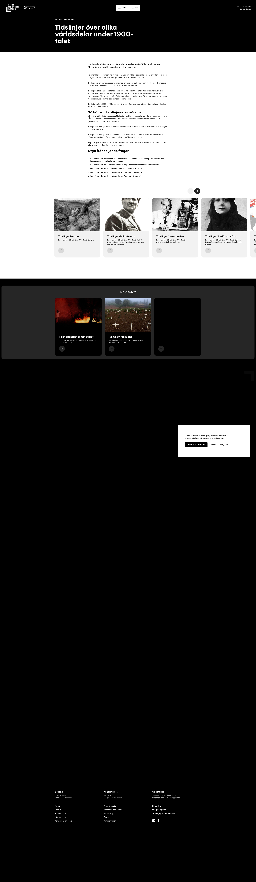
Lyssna (239, 7)
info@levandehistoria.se (113, 798)
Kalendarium (60, 814)
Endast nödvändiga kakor (220, 445)
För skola (58, 20)
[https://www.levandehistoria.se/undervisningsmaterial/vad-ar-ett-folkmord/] (62, 349)
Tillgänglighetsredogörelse (163, 814)
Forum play (108, 814)
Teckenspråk (246, 7)
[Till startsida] (12, 8)
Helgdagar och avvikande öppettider (166, 798)
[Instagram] (153, 820)
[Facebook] (158, 820)
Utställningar (60, 817)
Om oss (107, 817)
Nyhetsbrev (157, 806)
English (248, 9)
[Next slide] (197, 191)
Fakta (57, 806)
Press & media (110, 806)
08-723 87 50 (109, 795)
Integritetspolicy (159, 810)
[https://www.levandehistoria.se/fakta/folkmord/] (111, 349)
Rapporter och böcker (113, 810)
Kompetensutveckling (64, 821)
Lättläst (242, 9)
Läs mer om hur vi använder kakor (212, 438)
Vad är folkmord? (69, 20)
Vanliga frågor (110, 821)
